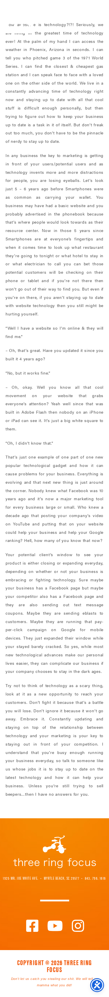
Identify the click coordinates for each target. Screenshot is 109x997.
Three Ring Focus (54, 852)
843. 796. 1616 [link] (95, 878)
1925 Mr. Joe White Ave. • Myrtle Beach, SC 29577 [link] (41, 878)
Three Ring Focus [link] (19, 16)
